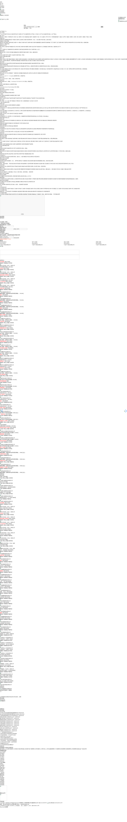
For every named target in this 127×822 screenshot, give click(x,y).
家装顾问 (37, 68)
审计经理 (55, 107)
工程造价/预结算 (6, 60)
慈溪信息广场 (80, 748)
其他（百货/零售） (42, 166)
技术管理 (2, 88)
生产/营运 (2, 32)
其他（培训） (15, 184)
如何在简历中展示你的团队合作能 (9, 739)
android (3, 78)
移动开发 (2, 77)
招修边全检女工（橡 (5, 487)
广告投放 (2, 772)
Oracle (9, 87)
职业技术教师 (28, 178)
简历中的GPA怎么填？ (6, 736)
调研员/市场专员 (24, 181)
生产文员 (41, 34)
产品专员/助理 (38, 98)
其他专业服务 (3, 174)
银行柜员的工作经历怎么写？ (7, 718)
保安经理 (31, 171)
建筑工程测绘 (66, 59)
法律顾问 (18, 105)
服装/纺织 (2, 50)
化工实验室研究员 (10, 49)
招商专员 (37, 66)
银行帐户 (2, 769)
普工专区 (2, 766)
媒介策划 (24, 131)
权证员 (45, 66)
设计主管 (12, 68)
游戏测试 (12, 95)
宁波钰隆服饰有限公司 (5, 292)
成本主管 (73, 107)
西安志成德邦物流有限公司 (6, 674)
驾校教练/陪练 (28, 153)
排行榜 (1, 776)
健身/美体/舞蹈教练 (38, 160)
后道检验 (2, 623)
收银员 (23, 166)
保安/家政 (2, 170)
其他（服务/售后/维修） (47, 194)
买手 (15, 148)
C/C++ (7, 75)
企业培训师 (10, 110)
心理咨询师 (14, 176)
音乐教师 (54, 178)
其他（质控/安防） (47, 39)
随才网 (85, 748)
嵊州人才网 (40, 748)
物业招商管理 (35, 63)
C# (10, 75)
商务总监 (11, 126)
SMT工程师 (44, 141)
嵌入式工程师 (3, 680)
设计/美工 (2, 99)
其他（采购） (25, 148)
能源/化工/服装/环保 (4, 43)
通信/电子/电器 (3, 135)
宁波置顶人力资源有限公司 (6, 637)
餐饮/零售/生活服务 (4, 158)
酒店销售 (36, 163)
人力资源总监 (87, 110)
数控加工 (2, 36)
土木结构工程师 (84, 59)
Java (3, 75)
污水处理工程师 (15, 55)
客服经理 (6, 123)
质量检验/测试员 (8, 39)
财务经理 (14, 107)
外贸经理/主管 (3, 156)
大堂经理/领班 (30, 163)
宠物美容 (25, 160)
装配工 (84, 36)
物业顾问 (29, 63)
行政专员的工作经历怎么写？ (7, 722)
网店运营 (2, 73)
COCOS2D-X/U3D (20, 81)
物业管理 (2, 62)
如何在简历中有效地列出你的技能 (9, 733)
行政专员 (11, 113)
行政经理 (20, 113)
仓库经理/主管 (46, 151)
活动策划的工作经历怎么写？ (7, 721)
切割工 (6, 36)
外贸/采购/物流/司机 (4, 145)
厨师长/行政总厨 (14, 169)
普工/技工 (2, 35)
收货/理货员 (28, 166)
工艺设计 (37, 34)
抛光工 (61, 36)
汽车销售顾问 (14, 191)
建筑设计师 (91, 59)
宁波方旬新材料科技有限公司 (7, 331)
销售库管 (2, 191)
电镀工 (68, 36)
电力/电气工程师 (4, 46)
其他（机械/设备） (85, 42)
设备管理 (46, 34)
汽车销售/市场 (3, 190)
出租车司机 (16, 153)
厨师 (19, 169)
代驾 (32, 153)
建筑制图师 (72, 59)
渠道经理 (24, 134)
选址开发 (9, 128)
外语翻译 (2, 176)
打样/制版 (11, 52)
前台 (5, 113)
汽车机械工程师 (29, 188)
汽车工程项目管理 (75, 188)
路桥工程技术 (3, 59)
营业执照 (2, 755)
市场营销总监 (51, 128)
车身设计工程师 (13, 188)
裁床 (25, 52)
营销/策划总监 (3, 66)
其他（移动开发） (16, 78)
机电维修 (25, 194)
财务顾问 (23, 107)
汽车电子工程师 (9, 141)
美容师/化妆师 (3, 160)
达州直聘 (26, 748)
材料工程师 (64, 42)
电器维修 (8, 144)
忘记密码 (2, 233)
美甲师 (16, 160)
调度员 (34, 151)
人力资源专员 (74, 110)
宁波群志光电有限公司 (5, 411)
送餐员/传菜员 (6, 169)
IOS (1, 78)
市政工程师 (117, 59)
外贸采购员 (2, 544)
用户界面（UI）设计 (5, 100)
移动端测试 (7, 95)
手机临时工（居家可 (5, 639)
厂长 (1, 34)
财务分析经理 (33, 107)
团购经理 (2, 134)
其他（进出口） (17, 156)
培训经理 (69, 110)
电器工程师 (2, 144)
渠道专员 (8, 120)
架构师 (15, 75)
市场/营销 (2, 127)
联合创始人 (46, 116)
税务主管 (64, 107)
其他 (91, 36)
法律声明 (2, 759)
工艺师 (7, 52)
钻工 (18, 36)
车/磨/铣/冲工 (11, 36)
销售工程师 (2, 120)
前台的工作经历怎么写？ (6, 726)
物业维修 (25, 63)
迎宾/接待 (54, 169)
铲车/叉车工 (48, 36)
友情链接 (2, 783)
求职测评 (2, 777)
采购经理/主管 (10, 148)
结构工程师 (33, 42)
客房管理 (66, 163)
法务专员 (6, 105)
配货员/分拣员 (24, 151)
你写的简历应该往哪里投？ (7, 744)
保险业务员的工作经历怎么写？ (7, 716)
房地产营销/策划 (4, 64)
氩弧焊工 (35, 36)
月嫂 (9, 171)
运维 (1, 82)
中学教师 (2, 178)
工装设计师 (22, 68)
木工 (65, 68)
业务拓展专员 (30, 128)
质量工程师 (2, 476)
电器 (1, 142)
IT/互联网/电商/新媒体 (5, 70)
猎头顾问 (5, 110)
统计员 (85, 107)
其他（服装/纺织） (34, 52)
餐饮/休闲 (2, 167)
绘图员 (32, 68)
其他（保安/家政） (24, 171)
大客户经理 (43, 134)
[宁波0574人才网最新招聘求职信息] (4, 19)
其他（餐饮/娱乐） (47, 169)
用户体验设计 (13, 100)
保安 (54, 163)
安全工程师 (31, 49)
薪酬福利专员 (43, 110)
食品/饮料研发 (25, 49)
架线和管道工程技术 (49, 59)
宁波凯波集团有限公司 (5, 451)
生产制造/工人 (3, 31)
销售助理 (15, 126)
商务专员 (6, 126)
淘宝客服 (15, 123)
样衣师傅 (2, 618)
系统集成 (6, 92)
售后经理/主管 (14, 194)
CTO (10, 89)
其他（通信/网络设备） (52, 138)
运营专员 (31, 73)
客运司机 (6, 153)
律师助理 (13, 105)
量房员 (1, 659)
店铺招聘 (2, 765)
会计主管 (44, 107)
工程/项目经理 (49, 68)
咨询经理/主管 (31, 181)
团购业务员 (45, 120)
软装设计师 (28, 68)
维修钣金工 (34, 194)
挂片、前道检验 (3, 549)
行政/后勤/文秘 (3, 112)
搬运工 (57, 151)
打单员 (60, 151)
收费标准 (2, 773)
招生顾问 (9, 181)
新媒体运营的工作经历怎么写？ (7, 719)
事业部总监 (34, 116)
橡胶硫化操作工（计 (5, 497)
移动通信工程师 (3, 138)
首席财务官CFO (3, 107)
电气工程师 (77, 59)
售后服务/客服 (7, 194)
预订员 (44, 163)
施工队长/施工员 (29, 60)
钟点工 (15, 171)
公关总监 (15, 131)
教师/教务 (2, 177)
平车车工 (2, 565)
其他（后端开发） (21, 75)
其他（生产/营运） (52, 34)
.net (5, 75)
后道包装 (2, 597)
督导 (36, 166)
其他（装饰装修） (83, 68)
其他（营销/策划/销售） (53, 66)
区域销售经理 (37, 134)
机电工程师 (13, 42)
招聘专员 (55, 110)
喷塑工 (71, 36)
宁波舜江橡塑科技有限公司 (6, 480)
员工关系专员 (16, 110)
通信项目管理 (24, 138)
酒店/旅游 (2, 162)
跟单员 (32, 156)
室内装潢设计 (24, 59)
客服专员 (11, 123)
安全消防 (38, 39)
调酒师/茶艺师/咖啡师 (26, 169)
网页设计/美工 (19, 100)
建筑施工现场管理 (21, 60)
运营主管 (35, 73)
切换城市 (5, 0)
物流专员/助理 (10, 151)
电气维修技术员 (11, 46)
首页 (1, 2)
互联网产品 (2, 96)
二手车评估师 (7, 191)
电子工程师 (49, 141)
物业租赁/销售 (19, 63)
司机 (1, 152)
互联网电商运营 (3, 71)
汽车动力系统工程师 (38, 188)
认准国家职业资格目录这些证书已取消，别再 (10, 696)
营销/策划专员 (17, 66)
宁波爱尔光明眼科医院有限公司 (7, 431)
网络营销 (39, 128)
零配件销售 (25, 191)
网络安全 (8, 84)
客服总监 (2, 123)
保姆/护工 (5, 171)
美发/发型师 (30, 160)
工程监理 (55, 68)
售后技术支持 (25, 123)
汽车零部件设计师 (47, 188)
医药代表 (40, 120)
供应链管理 (30, 151)
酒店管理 (61, 163)
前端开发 (2, 80)
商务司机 (2, 153)
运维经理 (12, 84)
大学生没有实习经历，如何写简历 (9, 742)
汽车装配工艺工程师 (56, 188)
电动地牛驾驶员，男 (5, 670)
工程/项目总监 (42, 68)
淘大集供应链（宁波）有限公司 (7, 532)
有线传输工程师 (11, 138)
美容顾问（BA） (11, 160)
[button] (125, 411)
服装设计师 (2, 52)
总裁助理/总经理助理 (26, 116)
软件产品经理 (23, 98)
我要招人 (2, 15)
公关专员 (6, 131)
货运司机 (11, 153)
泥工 (68, 68)
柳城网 (11, 748)
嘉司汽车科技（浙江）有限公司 (7, 265)
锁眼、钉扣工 (3, 591)
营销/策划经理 (10, 66)
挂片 (1, 607)
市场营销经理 (44, 128)
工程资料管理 (13, 60)
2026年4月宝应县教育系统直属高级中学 (9, 712)
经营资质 (2, 761)
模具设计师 (2, 42)
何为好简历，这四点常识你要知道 (9, 740)
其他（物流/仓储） (66, 151)
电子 (1, 139)
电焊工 (31, 36)
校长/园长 (22, 178)
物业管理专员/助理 (11, 63)
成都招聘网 (51, 748)
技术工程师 (18, 34)
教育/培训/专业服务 (4, 173)
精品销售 (20, 191)
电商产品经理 (16, 98)
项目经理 (13, 34)
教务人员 (13, 178)
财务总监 (10, 107)
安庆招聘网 (62, 748)
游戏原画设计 (26, 100)
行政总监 (16, 113)
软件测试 (2, 95)
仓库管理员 (52, 151)
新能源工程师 (47, 46)
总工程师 (4, 34)
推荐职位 (2, 260)
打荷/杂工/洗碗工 (60, 169)
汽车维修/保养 (56, 194)
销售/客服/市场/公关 (4, 117)
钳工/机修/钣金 (25, 36)
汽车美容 (2, 194)
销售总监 (6, 134)
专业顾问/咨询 (3, 181)
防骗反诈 (2, 708)
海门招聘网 (31, 748)
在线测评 (2, 11)
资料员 (70, 68)
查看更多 (2, 473)
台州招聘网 (73, 748)
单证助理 (2, 654)
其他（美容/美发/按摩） (48, 160)
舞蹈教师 (63, 178)
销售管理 (2, 133)
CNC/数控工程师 (20, 42)
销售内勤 (30, 191)
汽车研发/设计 (3, 187)
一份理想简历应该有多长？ (7, 732)
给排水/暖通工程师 (39, 59)
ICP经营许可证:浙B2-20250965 (7, 805)
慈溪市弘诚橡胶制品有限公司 (7, 325)
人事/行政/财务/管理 (4, 102)
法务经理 (2, 105)
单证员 (28, 156)
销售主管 (15, 134)
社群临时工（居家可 (5, 649)
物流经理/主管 (3, 151)
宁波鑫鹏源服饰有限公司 (6, 305)
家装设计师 (17, 68)
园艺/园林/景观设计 (11, 59)
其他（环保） (22, 55)
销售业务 (2, 119)
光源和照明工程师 (20, 144)
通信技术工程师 (36, 138)
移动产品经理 (10, 98)
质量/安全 (2, 38)
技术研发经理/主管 (71, 42)
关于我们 (2, 756)
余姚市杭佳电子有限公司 (6, 378)
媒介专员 (20, 131)
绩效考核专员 (30, 110)
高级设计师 (7, 68)
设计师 (36, 100)
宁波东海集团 (3, 424)
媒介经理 (11, 131)
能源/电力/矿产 (3, 45)
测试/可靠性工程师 (37, 141)
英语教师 (50, 178)
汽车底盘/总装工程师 (5, 188)
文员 (8, 113)
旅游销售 (24, 163)
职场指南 (2, 784)
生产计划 (23, 34)
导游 (10, 163)
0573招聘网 (57, 748)
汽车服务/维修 (3, 192)
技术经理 (6, 89)
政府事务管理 (30, 131)
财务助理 (28, 107)
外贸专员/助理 (10, 156)
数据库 (1, 85)
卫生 (30, 28)
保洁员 (57, 163)
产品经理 (33, 98)
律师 (10, 105)
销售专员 (2, 529)
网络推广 (11, 73)
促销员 (35, 128)
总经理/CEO (10, 116)
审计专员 (59, 107)
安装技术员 (30, 138)
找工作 (1, 3)
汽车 (1, 185)
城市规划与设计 (111, 59)
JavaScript (13, 81)
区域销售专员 (13, 120)
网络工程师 (18, 138)
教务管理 (18, 178)
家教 (42, 178)
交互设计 (32, 100)
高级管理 (2, 114)
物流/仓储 (2, 149)
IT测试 (1, 94)
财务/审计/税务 (3, 106)
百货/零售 (2, 165)
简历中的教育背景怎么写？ (7, 737)
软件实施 (2, 92)
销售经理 (33, 66)
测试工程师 (17, 95)
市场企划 (18, 128)
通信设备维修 (44, 138)
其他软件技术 (3, 91)
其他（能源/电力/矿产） (56, 46)
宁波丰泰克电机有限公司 (6, 679)
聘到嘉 (22, 748)
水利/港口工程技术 (58, 59)
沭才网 (36, 748)
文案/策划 (16, 73)
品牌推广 (2, 770)
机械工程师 (8, 42)
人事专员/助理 (23, 110)
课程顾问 (18, 181)
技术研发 (78, 42)
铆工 (15, 36)
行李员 (51, 163)
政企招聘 (2, 10)
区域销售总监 (30, 134)
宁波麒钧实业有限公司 (5, 318)
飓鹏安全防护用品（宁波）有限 (7, 543)
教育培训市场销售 (4, 180)
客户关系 (20, 123)
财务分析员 (39, 107)
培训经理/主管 (9, 184)
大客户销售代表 (25, 120)
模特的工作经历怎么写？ (6, 729)
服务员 (47, 163)
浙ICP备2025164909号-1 (41, 802)
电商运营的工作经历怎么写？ (7, 725)
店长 (5, 166)
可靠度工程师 (15, 39)
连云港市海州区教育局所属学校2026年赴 (9, 714)
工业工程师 (58, 42)
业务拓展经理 (23, 128)
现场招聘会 (2, 12)
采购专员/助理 (3, 148)
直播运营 (40, 73)
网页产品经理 (3, 98)
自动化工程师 (16, 141)
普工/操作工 (80, 36)
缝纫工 (27, 52)
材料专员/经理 (75, 68)
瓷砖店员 (2, 665)
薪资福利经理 (49, 110)
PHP (1, 75)
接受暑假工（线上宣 (5, 644)
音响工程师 (12, 144)
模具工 (20, 36)
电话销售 (31, 120)
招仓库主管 (2, 481)
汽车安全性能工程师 (66, 188)
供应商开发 (18, 148)
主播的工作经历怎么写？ (6, 730)
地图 (39, 26)
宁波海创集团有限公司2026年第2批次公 (9, 715)
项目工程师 (2, 508)
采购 (1, 146)
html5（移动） (8, 78)
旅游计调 (20, 163)
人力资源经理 (81, 110)
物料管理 (28, 34)
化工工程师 (2, 49)
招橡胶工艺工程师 (4, 492)
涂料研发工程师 (18, 49)
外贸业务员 (36, 156)
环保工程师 (2, 55)
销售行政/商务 (3, 124)
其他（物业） (41, 63)
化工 (1, 48)
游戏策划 (28, 98)
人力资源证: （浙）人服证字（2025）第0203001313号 (26, 805)
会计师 (48, 107)
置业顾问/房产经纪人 (25, 66)
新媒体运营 (25, 73)
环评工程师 (8, 55)
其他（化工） (37, 49)
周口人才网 (46, 748)
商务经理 (2, 126)
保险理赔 (20, 194)
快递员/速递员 (17, 151)
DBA (15, 87)
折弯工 (64, 36)
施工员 (59, 68)
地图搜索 (2, 779)
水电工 (62, 68)
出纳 (51, 107)
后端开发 (2, 74)
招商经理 (42, 66)
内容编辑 (21, 73)
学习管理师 (2, 184)
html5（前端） (7, 81)
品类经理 (9, 166)
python (12, 75)
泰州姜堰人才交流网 (5, 748)
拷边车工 (2, 576)
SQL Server (5, 87)
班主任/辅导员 (7, 178)
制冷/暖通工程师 (27, 46)
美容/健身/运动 (3, 159)
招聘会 (1, 763)
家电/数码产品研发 (28, 144)
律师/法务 (2, 103)
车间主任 (9, 34)
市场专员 (2, 534)
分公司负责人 (40, 116)
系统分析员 (11, 92)
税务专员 (68, 107)
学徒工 (87, 36)
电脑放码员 (16, 52)
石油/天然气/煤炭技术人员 (37, 46)
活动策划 (13, 128)
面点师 (40, 169)
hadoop (12, 87)
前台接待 (40, 163)
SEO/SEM (6, 73)
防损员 (19, 166)
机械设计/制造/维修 (4, 41)
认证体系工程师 (22, 39)
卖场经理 (2, 166)
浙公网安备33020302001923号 (55, 802)
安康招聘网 (68, 748)
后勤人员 (2, 113)
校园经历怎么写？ (5, 743)
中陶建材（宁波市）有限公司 (7, 663)
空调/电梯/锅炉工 (56, 36)
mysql (1, 87)
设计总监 (2, 68)
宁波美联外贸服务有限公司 (6, 658)
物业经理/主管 (3, 63)
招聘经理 (60, 110)
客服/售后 (2, 121)
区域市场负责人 (17, 116)
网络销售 (35, 120)
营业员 (13, 166)
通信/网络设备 (3, 137)
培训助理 (21, 184)
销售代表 (19, 120)
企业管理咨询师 (8, 176)
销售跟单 (54, 120)
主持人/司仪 (71, 163)
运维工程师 (2, 84)
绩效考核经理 (36, 110)
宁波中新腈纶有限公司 (5, 391)
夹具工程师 (27, 42)
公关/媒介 (2, 130)
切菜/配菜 (33, 169)
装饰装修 (2, 67)
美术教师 (59, 178)
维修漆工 (39, 194)
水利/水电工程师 (19, 46)
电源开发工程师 (59, 141)
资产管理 (82, 107)
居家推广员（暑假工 (5, 633)
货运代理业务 (40, 151)
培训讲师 (2, 183)
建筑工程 (2, 57)
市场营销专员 (3, 128)
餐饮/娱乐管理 (68, 169)
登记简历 (6, 15)
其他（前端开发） (29, 81)
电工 (39, 36)
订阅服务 (2, 780)
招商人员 (33, 166)
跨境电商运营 (45, 73)
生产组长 (32, 34)
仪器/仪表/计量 (28, 141)
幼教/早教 (38, 178)
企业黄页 (2, 6)
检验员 (1, 628)
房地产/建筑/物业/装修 (5, 56)
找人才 (1, 4)
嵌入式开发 (22, 141)
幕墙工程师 (18, 59)
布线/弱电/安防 (31, 59)
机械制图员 (38, 42)
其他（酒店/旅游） (4, 163)
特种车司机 (21, 153)
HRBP (1, 110)
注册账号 (6, 233)
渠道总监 (20, 134)
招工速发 (2, 7)
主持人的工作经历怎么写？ (6, 728)
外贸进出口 (2, 155)
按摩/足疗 (20, 160)
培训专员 (64, 110)
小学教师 (34, 178)
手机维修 (29, 194)
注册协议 (2, 758)
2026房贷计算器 (17, 748)
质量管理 (2, 39)
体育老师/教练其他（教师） (72, 178)
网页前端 (2, 81)
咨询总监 (13, 181)
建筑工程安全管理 (38, 60)
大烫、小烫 (2, 581)
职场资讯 (2, 687)
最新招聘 (2, 475)
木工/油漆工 (43, 36)
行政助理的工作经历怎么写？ (7, 723)
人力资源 (2, 109)
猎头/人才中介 (28, 176)
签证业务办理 (14, 163)
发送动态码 (16, 237)
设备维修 (48, 42)
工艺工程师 (53, 42)
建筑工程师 (96, 59)
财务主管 (19, 107)
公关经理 (2, 131)
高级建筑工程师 (103, 59)
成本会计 (77, 107)
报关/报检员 (24, 156)
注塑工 (75, 36)
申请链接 (6, 747)
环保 (42, 39)
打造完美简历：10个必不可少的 (8, 735)
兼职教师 (45, 178)
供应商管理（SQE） (31, 39)
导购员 (16, 166)
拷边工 (1, 602)
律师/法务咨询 (21, 176)
